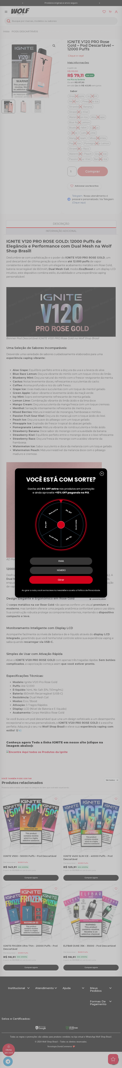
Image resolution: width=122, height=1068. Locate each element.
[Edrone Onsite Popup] (61, 534)
